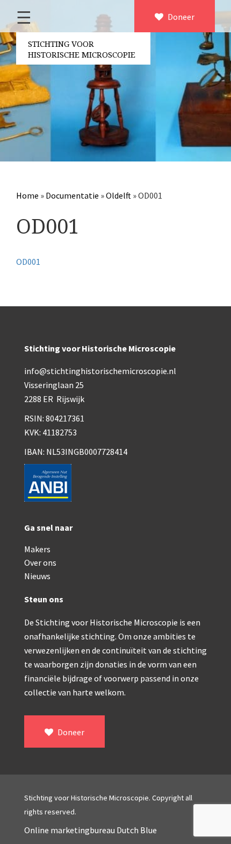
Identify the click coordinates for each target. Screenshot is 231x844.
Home (27, 195)
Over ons (40, 562)
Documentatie (72, 195)
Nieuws (37, 576)
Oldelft (118, 195)
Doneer (180, 16)
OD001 (28, 261)
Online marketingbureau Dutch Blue (90, 830)
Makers (37, 549)
